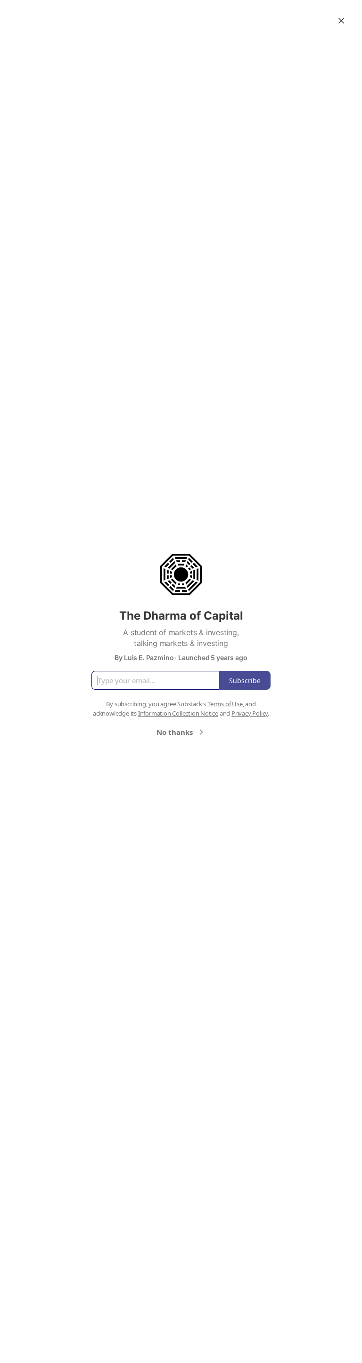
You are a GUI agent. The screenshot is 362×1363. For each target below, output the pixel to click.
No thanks (174, 732)
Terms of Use (225, 704)
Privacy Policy (249, 713)
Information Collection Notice (178, 713)
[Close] (341, 20)
